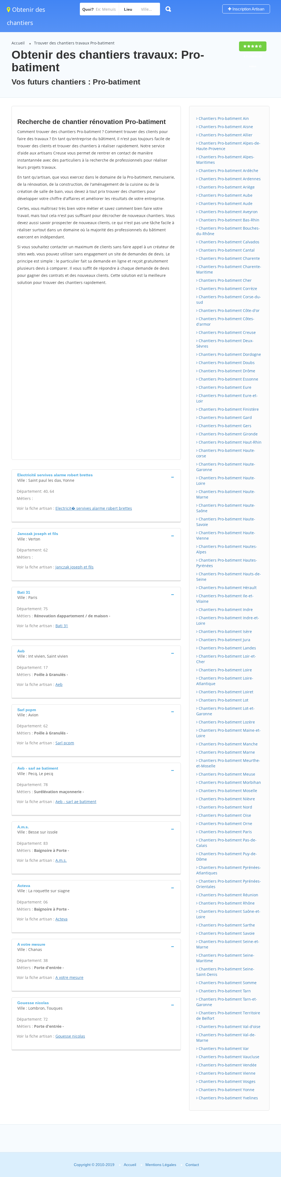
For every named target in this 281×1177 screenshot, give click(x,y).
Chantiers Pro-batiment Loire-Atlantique (224, 680)
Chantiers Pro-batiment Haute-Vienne (225, 535)
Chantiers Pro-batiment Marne (226, 752)
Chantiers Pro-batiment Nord (225, 807)
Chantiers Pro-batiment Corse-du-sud (228, 299)
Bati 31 (61, 625)
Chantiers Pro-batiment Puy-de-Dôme (226, 856)
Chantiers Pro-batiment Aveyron (228, 211)
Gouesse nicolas (70, 1036)
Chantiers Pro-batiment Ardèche (228, 170)
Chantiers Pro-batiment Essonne (228, 379)
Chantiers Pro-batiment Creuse (227, 332)
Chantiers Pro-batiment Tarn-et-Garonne (226, 1001)
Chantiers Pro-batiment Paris (225, 831)
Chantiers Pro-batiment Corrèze (227, 288)
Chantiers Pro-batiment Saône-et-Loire (228, 914)
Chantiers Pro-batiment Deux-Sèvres (225, 343)
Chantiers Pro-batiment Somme (227, 982)
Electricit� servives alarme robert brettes (93, 508)
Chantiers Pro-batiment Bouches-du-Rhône (228, 231)
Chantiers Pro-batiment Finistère (228, 409)
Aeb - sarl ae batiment (75, 801)
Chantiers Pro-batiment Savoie (226, 933)
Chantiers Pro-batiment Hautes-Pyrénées (226, 562)
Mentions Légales (160, 1164)
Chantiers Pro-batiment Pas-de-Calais (226, 842)
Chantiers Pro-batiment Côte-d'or (229, 310)
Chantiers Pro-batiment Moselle (227, 790)
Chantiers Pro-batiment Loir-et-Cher (226, 659)
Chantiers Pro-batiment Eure (224, 387)
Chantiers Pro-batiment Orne (225, 823)
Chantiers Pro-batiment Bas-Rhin (228, 220)
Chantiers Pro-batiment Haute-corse (225, 453)
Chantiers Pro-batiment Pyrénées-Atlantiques (228, 870)
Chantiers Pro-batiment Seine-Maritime (225, 958)
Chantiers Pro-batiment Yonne (226, 1089)
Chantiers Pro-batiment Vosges (226, 1081)
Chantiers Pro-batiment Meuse (226, 774)
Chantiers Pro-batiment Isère (225, 631)
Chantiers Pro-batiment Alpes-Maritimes (225, 159)
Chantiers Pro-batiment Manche (228, 744)
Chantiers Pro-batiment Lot (223, 700)
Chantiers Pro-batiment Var (223, 1048)
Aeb (59, 684)
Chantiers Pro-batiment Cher (225, 280)
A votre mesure (69, 977)
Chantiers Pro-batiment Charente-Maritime (228, 269)
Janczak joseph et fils (74, 567)
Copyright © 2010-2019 (94, 1164)
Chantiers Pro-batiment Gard (225, 417)
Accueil (18, 43)
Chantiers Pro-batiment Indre (225, 609)
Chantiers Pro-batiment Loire (225, 669)
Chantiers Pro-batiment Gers (224, 425)
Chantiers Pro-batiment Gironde (228, 434)
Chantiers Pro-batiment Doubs (226, 362)
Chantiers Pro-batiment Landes (227, 648)
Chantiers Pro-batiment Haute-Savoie (225, 521)
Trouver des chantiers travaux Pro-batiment (74, 43)
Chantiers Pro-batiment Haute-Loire (225, 480)
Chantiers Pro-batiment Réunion (228, 894)
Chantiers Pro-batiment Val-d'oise (229, 1026)
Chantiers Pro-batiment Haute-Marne (225, 494)
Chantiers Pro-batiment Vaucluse (228, 1056)
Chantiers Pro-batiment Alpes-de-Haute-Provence (228, 145)
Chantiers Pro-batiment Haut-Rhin (230, 442)
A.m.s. (61, 860)
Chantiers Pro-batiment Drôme (226, 370)
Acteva (61, 919)
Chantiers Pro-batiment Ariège (226, 187)
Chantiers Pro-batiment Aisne (225, 126)
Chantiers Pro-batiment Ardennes (229, 178)
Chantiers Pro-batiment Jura (224, 639)
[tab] (96, 477)
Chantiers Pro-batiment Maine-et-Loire (228, 733)
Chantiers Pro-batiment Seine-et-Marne (227, 944)
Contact (192, 1164)
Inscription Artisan (247, 9)
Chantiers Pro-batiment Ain (223, 118)
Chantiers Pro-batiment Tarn (224, 990)
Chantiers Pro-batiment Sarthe (226, 925)
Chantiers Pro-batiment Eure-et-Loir (227, 398)
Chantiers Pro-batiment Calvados (228, 241)
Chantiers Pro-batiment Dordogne (229, 354)
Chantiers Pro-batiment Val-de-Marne (226, 1037)
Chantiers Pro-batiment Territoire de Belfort (228, 1015)
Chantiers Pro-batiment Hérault (227, 587)
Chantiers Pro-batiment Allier (225, 134)
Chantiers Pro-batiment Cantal (226, 250)
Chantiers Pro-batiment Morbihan (229, 782)
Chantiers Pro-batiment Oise (224, 815)
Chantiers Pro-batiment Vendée (227, 1065)
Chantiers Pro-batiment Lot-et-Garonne (225, 711)
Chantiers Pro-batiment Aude (225, 203)
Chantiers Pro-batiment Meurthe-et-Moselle (228, 763)
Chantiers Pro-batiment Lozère (226, 722)
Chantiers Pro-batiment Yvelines (228, 1097)
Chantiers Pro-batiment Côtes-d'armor (225, 321)
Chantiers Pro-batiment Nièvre (226, 798)
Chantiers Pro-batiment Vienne (226, 1073)
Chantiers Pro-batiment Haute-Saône (225, 508)
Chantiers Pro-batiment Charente (229, 258)
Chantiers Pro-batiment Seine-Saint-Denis (225, 971)
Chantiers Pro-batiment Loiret (225, 691)
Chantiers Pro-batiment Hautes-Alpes (226, 549)
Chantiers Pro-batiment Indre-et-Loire (227, 620)
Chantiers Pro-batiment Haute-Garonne (225, 466)
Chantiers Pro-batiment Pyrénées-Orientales (228, 883)
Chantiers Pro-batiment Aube (225, 195)
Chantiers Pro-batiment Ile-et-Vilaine (225, 598)
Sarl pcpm (64, 742)
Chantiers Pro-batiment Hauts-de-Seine (228, 576)
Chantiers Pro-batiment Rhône (226, 903)
